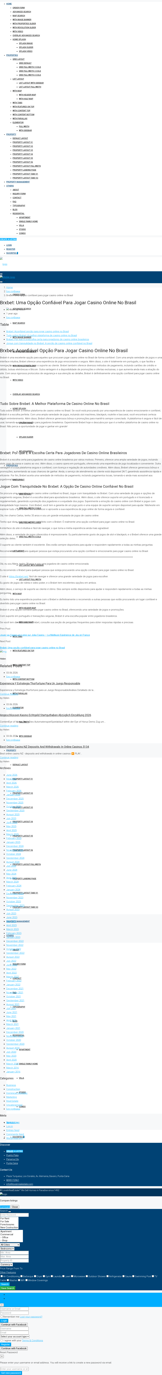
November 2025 (14, 802)
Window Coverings (38, 1280)
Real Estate (12, 1101)
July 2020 (11, 1052)
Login (9, 245)
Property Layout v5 (23, 158)
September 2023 (15, 905)
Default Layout (20, 138)
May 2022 (11, 968)
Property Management (18, 182)
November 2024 (14, 850)
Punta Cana (12, 1163)
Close (15, 1206)
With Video (18, 31)
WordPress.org (14, 1138)
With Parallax (20, 118)
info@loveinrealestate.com (19, 1184)
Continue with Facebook (13, 1324)
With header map (27, 95)
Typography (19, 206)
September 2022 (15, 953)
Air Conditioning (11, 1276)
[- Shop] (11, 1240)
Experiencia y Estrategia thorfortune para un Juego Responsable (40, 683)
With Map (17, 91)
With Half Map (26, 99)
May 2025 (11, 826)
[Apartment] (11, 1231)
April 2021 (11, 1020)
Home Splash (19, 39)
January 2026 (13, 794)
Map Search (19, 16)
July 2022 (11, 961)
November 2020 (14, 1036)
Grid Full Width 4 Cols (30, 75)
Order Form (19, 8)
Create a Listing (8, 239)
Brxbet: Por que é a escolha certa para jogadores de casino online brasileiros (47, 339)
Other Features (8, 1272)
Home (9, 4)
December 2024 (15, 846)
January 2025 (13, 842)
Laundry (57, 1276)
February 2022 (13, 980)
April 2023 (11, 925)
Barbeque (28, 1276)
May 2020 (11, 1055)
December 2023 (15, 893)
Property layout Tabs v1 (25, 174)
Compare (5, 1206)
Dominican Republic (17, 1093)
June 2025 (11, 822)
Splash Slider (26, 47)
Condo (22, 233)
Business (11, 1085)
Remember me (11, 1316)
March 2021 (12, 1024)
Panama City (12, 1159)
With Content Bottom (23, 114)
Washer (13, 1280)
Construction (13, 1089)
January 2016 (13, 1071)
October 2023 (13, 901)
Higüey (9, 1151)
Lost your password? (31, 1316)
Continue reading (9, 694)
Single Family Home (28, 221)
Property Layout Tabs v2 (25, 178)
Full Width (24, 126)
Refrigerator (115, 1276)
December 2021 (15, 988)
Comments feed (15, 1134)
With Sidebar (25, 130)
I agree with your (23, 1340)
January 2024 (13, 889)
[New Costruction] (9, 1227)
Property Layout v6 (23, 162)
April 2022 (11, 972)
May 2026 (11, 778)
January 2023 (13, 937)
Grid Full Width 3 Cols (30, 67)
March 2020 (12, 1063)
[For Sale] (9, 1221)
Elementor (18, 122)
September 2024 (15, 858)
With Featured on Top (23, 107)
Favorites (12, 253)
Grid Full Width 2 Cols (30, 71)
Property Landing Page (24, 170)
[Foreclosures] (9, 1224)
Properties (12, 55)
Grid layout (19, 59)
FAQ (14, 202)
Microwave (79, 1276)
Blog (15, 209)
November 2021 (14, 992)
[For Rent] (9, 1218)
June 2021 (11, 1012)
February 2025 (13, 838)
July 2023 (11, 913)
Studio (22, 229)
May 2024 (11, 873)
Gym (47, 1276)
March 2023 (12, 929)
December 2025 (15, 798)
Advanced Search (22, 12)
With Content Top (21, 111)
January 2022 (13, 984)
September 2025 (15, 810)
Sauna (128, 1276)
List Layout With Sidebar (31, 83)
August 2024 (12, 862)
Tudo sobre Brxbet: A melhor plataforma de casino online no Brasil (41, 335)
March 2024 (12, 881)
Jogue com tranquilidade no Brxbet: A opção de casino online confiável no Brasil (49, 343)
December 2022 (15, 941)
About (16, 190)
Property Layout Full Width (27, 166)
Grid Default (25, 63)
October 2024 (13, 854)
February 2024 (13, 885)
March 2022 (12, 976)
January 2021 (13, 1028)
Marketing (11, 1097)
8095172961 (12, 1180)
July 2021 (11, 1008)
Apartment (24, 217)
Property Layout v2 (23, 146)
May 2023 (11, 921)
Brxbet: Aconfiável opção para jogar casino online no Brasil (37, 331)
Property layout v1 (23, 142)
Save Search (7, 1288)
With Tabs (17, 103)
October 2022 (13, 949)
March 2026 (12, 786)
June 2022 (11, 964)
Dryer (39, 1276)
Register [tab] (10, 1298)
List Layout (18, 79)
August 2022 (12, 957)
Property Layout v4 (23, 154)
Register (10, 249)
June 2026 (11, 775)
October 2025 (13, 806)
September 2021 (15, 1000)
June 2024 (11, 869)
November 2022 (14, 945)
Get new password (11, 1373)
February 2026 (13, 790)
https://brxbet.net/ (18, 576)
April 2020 (11, 1059)
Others (10, 186)
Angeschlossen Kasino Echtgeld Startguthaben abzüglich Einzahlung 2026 (45, 715)
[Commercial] (11, 1234)
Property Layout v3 (23, 150)
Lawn (67, 1276)
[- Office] (11, 1237)
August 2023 (12, 909)
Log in (9, 1126)
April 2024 (11, 877)
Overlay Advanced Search (26, 35)
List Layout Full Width (30, 87)
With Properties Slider (24, 23)
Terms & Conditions (32, 1340)
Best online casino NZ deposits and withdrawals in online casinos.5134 (44, 746)
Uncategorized (14, 1105)
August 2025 (12, 814)
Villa (21, 225)
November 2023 (14, 897)
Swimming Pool (143, 1276)
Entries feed (12, 1130)
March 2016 (12, 1067)
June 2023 (11, 917)
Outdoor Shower (97, 1276)
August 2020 (12, 1048)
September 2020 (15, 1044)
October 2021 (13, 996)
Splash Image (26, 43)
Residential (18, 213)
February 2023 (13, 933)
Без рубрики (13, 291)
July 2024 (11, 866)
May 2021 (11, 1016)
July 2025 (11, 818)
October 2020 (13, 1040)
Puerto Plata (12, 1155)
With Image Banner (22, 20)
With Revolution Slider (24, 27)
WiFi (23, 1280)
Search (5, 1284)
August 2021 (12, 1004)
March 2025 (12, 834)
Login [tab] (9, 1294)
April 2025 (11, 830)
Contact (17, 198)
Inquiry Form (19, 194)
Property (11, 134)
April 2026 (11, 782)
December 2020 (15, 1032)
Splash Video (25, 51)
